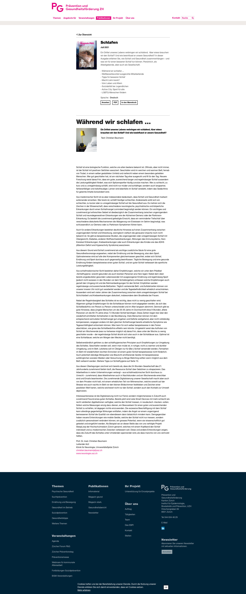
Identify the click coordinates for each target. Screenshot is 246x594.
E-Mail (164, 523)
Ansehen (105, 102)
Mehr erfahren (84, 590)
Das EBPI (129, 525)
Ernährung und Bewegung (64, 502)
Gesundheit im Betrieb (62, 508)
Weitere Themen (59, 524)
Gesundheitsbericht (97, 508)
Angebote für (69, 18)
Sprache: (105, 98)
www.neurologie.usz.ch (87, 454)
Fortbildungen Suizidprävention (66, 571)
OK (166, 587)
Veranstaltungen (86, 18)
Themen (57, 18)
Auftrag (128, 509)
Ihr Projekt (118, 18)
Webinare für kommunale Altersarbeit (63, 564)
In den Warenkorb (128, 102)
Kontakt (176, 18)
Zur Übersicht (85, 35)
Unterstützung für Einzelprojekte (140, 492)
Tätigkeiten (130, 515)
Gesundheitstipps (60, 518)
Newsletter (93, 513)
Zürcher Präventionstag (62, 552)
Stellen (128, 536)
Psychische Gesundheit (63, 492)
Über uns (130, 18)
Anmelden (167, 552)
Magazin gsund (95, 497)
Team (127, 520)
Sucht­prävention (59, 497)
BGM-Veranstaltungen (62, 576)
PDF (115, 102)
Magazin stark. (95, 502)
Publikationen (103, 18)
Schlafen (109, 42)
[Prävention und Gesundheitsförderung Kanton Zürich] (86, 7)
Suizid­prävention (59, 513)
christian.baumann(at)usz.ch (89, 451)
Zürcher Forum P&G (61, 547)
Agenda (55, 541)
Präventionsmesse (60, 557)
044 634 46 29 (171, 517)
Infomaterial (93, 492)
